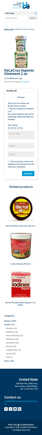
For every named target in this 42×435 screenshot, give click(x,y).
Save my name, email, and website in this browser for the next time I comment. (21, 164)
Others (7, 360)
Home (6, 29)
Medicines (10, 339)
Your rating (13, 125)
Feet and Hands (12, 335)
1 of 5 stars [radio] (9, 128)
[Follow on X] (10, 409)
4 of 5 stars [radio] (18, 128)
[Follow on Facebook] (6, 409)
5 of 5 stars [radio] (21, 128)
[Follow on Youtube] (15, 409)
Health (11, 29)
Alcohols (9, 328)
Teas (8, 357)
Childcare (10, 331)
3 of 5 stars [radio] (15, 128)
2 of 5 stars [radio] (12, 128)
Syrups (9, 353)
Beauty (7, 320)
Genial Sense (28, 424)
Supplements (11, 349)
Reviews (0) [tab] (12, 90)
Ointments (18, 29)
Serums (9, 346)
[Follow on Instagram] (19, 409)
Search (32, 18)
